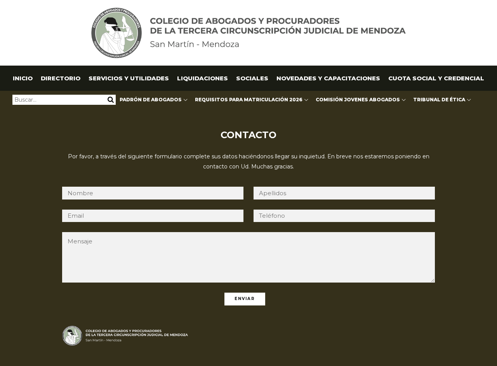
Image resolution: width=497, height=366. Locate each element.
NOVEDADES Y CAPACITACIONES (328, 78)
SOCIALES (252, 78)
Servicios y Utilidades (129, 78)
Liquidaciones (202, 78)
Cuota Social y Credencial (436, 78)
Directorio (60, 78)
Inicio (23, 78)
